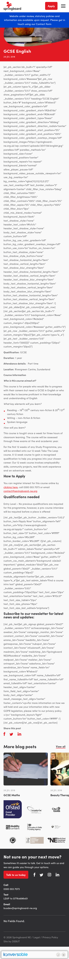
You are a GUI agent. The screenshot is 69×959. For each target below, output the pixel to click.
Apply (51, 6)
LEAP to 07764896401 (16, 898)
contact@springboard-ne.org (20, 491)
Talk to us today (16, 875)
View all (60, 746)
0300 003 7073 (12, 889)
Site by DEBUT (12, 941)
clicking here (11, 487)
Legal (36, 937)
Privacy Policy (50, 937)
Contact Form (43, 24)
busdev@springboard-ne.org (20, 908)
